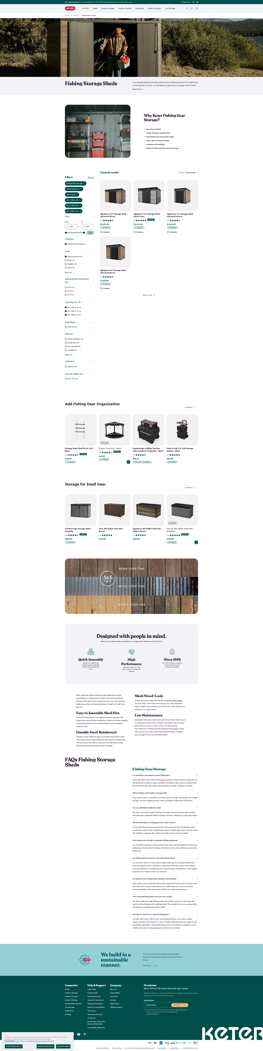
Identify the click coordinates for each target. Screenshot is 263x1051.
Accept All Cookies (63, 1046)
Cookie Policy (174, 1048)
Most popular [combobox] (191, 172)
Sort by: (181, 172)
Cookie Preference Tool (190, 1048)
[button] (166, 1012)
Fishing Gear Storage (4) (76, 244)
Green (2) (70, 268)
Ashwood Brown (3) (74, 256)
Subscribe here (73, 2)
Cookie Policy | (20, 1041)
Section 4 (172, 1012)
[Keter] (70, 8)
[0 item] (197, 8)
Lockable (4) (72, 350)
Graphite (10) (72, 264)
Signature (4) (72, 366)
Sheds (75, 15)
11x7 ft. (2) (70, 287)
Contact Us (185, 2)
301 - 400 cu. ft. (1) (74, 311)
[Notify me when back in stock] (128, 462)
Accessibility (162, 1048)
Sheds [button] (95, 8)
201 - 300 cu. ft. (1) (74, 315)
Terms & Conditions (152, 1014)
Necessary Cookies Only (45, 1046)
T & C (126, 2)
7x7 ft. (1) (70, 295)
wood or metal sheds (174, 700)
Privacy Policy (180, 1010)
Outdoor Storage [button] (108, 8)
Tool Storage (170, 8)
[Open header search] (187, 8)
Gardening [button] (139, 8)
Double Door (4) (73, 343)
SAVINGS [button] (85, 8)
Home (67, 15)
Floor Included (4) (73, 346)
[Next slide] (195, 407)
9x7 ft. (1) (70, 291)
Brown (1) (70, 260)
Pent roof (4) (72, 327)
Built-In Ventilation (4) (75, 339)
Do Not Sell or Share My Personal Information (140, 1048)
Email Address (149, 1000)
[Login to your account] (192, 8)
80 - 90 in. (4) (73, 378)
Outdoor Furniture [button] (154, 8)
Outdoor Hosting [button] (125, 8)
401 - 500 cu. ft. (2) (74, 307)
